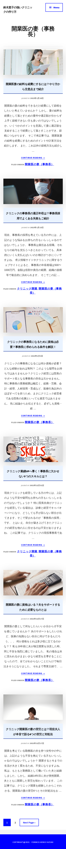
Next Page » (29, 823)
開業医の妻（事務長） (39, 164)
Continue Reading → (33, 157)
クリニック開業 (27, 288)
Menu (56, 7)
